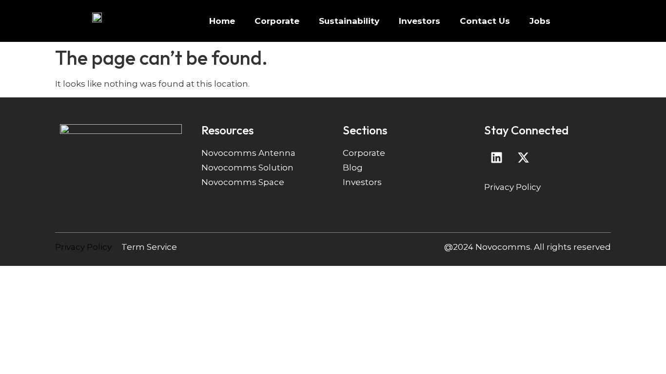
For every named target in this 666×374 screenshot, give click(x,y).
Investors (419, 21)
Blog (353, 167)
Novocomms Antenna (248, 153)
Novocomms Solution (247, 167)
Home (222, 21)
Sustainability (349, 21)
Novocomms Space (242, 182)
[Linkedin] (496, 158)
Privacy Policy (512, 187)
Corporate (277, 21)
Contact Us (485, 21)
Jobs (539, 21)
